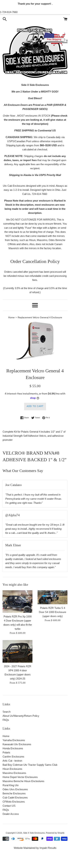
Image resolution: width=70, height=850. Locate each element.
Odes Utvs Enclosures (15, 789)
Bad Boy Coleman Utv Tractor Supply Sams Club (30, 764)
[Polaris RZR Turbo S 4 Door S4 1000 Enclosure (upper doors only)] (52, 597)
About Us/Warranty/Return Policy (21, 715)
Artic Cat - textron (12, 760)
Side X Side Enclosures (34, 833)
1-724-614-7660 (9, 12)
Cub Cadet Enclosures (15, 797)
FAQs (6, 719)
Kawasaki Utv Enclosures (17, 744)
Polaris (6, 752)
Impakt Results (48, 847)
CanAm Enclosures (13, 756)
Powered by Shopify (55, 833)
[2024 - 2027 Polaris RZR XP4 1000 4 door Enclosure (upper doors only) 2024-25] (17, 651)
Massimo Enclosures (14, 773)
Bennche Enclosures (14, 793)
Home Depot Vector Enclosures (20, 777)
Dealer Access (11, 813)
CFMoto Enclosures (14, 801)
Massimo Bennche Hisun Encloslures (23, 781)
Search (7, 711)
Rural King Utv (11, 785)
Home (6, 736)
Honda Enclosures (13, 748)
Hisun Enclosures (12, 768)
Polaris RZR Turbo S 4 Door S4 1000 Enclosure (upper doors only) (52, 612)
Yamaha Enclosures (14, 740)
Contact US (9, 805)
